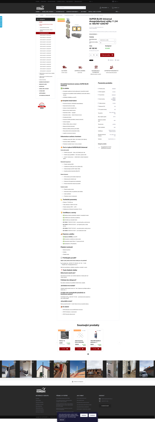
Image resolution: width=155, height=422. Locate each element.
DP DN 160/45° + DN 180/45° (45, 57)
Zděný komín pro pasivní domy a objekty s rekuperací (46, 74)
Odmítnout (84, 415)
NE (115, 106)
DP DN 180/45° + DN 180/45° (45, 37)
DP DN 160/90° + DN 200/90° (45, 53)
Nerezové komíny (42, 79)
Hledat (84, 7)
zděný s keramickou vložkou (113, 99)
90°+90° (114, 91)
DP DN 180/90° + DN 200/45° (45, 66)
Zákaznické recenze (78, 1)
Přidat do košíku (105, 55)
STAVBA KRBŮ (42, 90)
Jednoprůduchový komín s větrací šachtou (46, 30)
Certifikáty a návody (61, 1)
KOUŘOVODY (41, 86)
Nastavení (62, 419)
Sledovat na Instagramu (78, 381)
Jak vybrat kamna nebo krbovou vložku (84, 404)
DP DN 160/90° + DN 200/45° (45, 64)
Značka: (93, 28)
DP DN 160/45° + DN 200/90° (45, 48)
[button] (88, 354)
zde (75, 417)
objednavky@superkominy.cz (106, 398)
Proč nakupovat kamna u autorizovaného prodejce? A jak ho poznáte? (64, 401)
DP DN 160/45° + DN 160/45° (45, 35)
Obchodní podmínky (51, 1)
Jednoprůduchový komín (44, 27)
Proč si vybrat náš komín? (81, 398)
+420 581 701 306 (104, 401)
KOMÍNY (40, 22)
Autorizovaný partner (40, 409)
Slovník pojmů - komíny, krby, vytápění (84, 409)
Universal (114, 94)
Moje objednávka (69, 1)
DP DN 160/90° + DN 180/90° (45, 50)
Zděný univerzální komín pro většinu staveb (46, 25)
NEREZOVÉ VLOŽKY (43, 84)
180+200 (114, 88)
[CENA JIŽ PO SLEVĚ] (64, 335)
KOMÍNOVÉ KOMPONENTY (44, 82)
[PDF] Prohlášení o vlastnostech (70, 311)
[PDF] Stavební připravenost (69, 314)
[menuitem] (38, 12)
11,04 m (114, 103)
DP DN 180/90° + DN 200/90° (45, 68)
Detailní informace (93, 34)
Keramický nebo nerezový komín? (83, 402)
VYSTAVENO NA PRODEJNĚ (44, 95)
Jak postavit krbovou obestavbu (83, 406)
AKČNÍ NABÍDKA (42, 93)
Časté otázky (43, 1)
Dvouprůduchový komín (44, 33)
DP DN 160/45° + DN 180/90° (45, 46)
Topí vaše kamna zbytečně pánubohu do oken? (65, 411)
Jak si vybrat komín (80, 400)
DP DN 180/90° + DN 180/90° (45, 39)
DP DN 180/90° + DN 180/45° (45, 59)
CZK (115, 1)
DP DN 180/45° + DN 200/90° (45, 62)
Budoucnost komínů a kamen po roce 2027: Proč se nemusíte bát (64, 409)
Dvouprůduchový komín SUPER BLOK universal (106, 147)
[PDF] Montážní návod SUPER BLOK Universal (73, 309)
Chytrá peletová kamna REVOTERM (63, 398)
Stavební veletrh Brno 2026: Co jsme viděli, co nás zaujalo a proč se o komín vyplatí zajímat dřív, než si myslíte (64, 405)
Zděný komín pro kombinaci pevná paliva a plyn (45, 77)
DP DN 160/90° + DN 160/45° (45, 44)
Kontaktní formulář (105, 405)
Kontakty (37, 1)
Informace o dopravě (40, 411)
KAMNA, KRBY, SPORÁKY (44, 88)
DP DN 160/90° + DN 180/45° (45, 55)
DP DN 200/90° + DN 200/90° (45, 71)
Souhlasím (92, 415)
